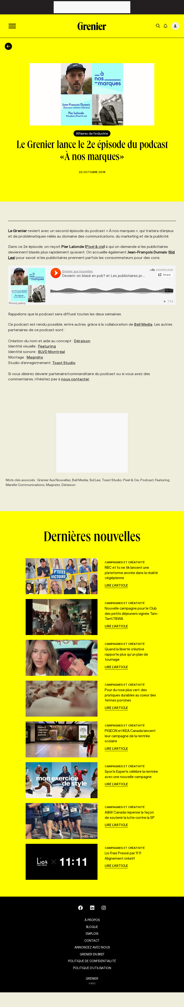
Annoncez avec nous (92, 947)
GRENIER (92, 978)
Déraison (82, 341)
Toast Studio (63, 363)
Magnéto (35, 357)
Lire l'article (116, 585)
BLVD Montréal (51, 352)
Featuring (47, 346)
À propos (92, 920)
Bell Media (143, 324)
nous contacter (75, 379)
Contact (92, 940)
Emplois (92, 933)
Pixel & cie (95, 247)
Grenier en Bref (92, 954)
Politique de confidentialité (92, 961)
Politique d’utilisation (92, 968)
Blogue (92, 927)
